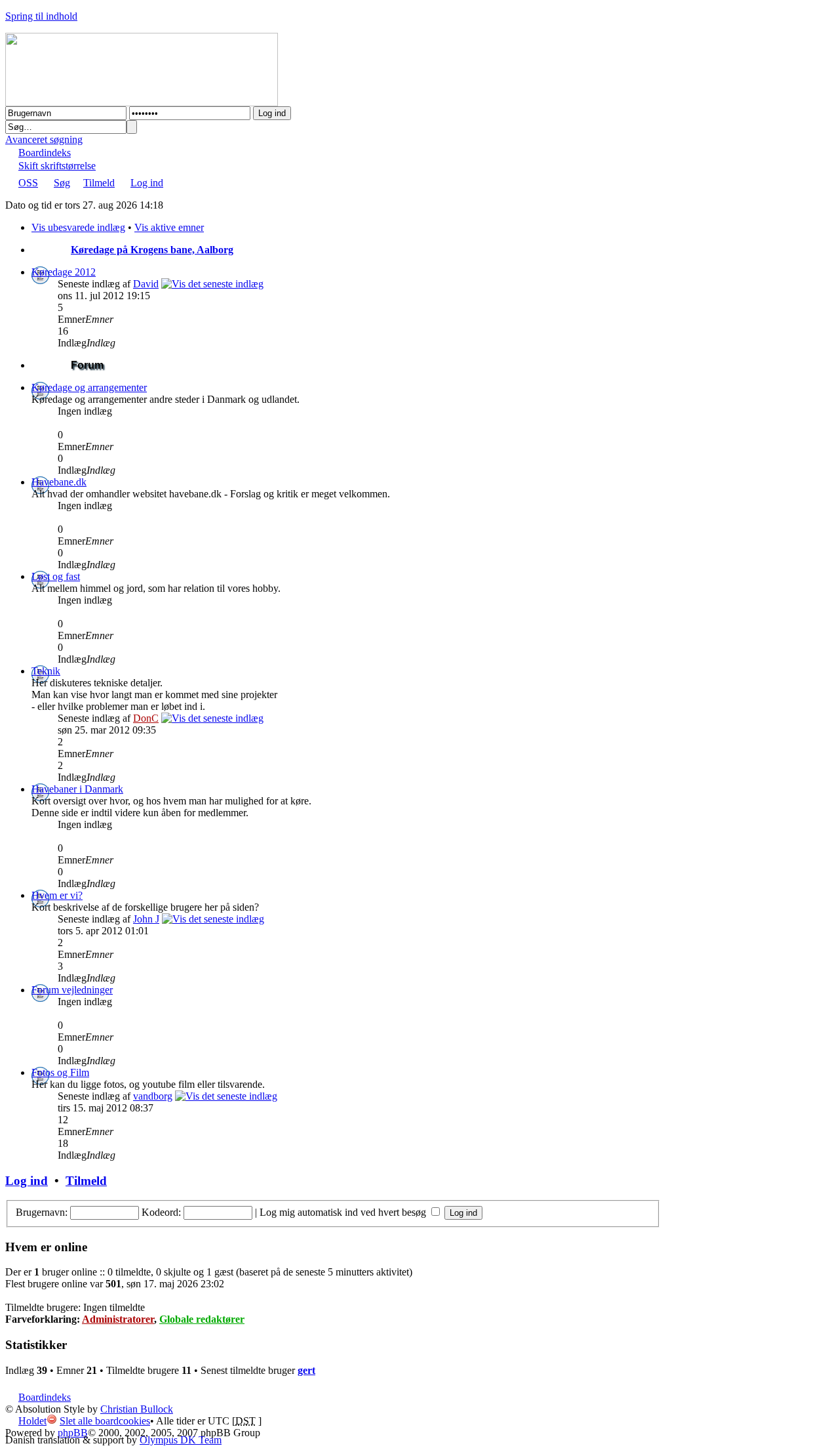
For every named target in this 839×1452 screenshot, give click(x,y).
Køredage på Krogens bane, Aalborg (152, 249)
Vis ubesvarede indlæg (78, 227)
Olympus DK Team (181, 1439)
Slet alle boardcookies (105, 1420)
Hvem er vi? (57, 895)
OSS (28, 182)
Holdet (32, 1420)
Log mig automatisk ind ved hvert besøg (344, 1212)
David (146, 283)
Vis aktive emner (169, 227)
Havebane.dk (59, 481)
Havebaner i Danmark (77, 789)
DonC (146, 718)
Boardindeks (44, 152)
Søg (62, 182)
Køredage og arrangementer (89, 387)
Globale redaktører (201, 1319)
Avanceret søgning (44, 139)
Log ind (146, 182)
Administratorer (118, 1319)
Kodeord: (161, 1212)
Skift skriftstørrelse (57, 165)
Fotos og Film (60, 1072)
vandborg (152, 1096)
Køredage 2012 (63, 272)
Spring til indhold (41, 16)
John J (146, 918)
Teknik (45, 670)
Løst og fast (55, 576)
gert (306, 1370)
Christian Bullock (136, 1409)
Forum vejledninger (72, 989)
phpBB (73, 1432)
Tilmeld (99, 182)
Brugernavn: (42, 1212)
